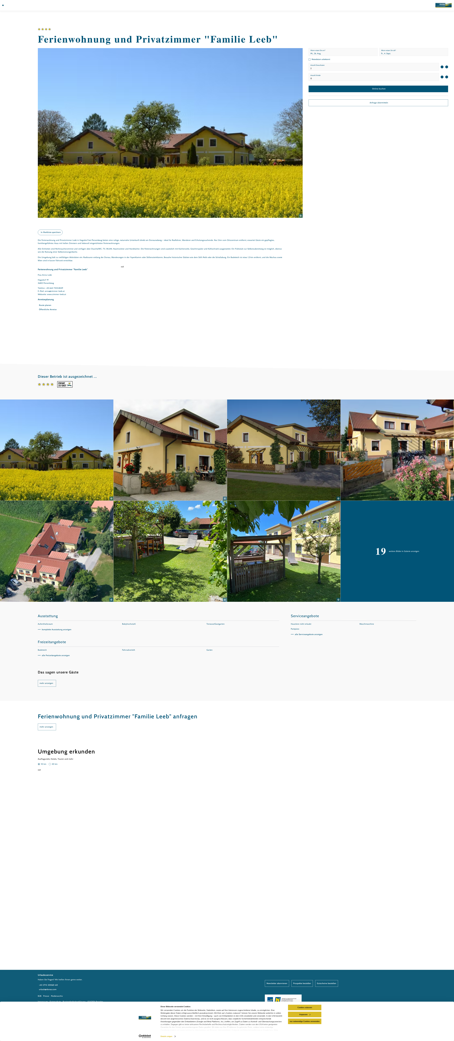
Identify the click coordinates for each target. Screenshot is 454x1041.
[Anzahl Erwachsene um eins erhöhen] (446, 66)
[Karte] (13, 5)
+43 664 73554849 (54, 288)
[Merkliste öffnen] (16, 5)
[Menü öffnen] (3, 5)
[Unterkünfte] (9, 5)
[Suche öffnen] (20, 5)
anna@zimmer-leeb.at (55, 291)
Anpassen (303, 1014)
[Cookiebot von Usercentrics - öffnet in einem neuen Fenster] (145, 1036)
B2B (39, 996)
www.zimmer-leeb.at (56, 294)
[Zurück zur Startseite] (443, 5)
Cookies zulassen (304, 1007)
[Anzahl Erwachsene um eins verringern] (442, 66)
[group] (374, 67)
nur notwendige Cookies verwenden (305, 1021)
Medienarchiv (57, 996)
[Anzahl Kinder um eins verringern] (442, 77)
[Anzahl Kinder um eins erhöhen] (446, 77)
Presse (46, 996)
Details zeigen (166, 1036)
